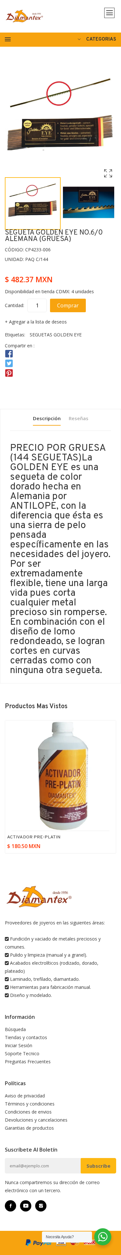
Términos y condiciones (30, 1104)
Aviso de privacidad (25, 1096)
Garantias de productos (29, 1128)
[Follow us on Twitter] (9, 363)
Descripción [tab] (47, 418)
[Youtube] (25, 1206)
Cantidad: (14, 305)
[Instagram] (40, 1206)
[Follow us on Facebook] (9, 354)
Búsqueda (15, 1029)
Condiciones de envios (28, 1112)
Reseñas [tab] (78, 418)
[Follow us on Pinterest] (9, 373)
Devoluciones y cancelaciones (36, 1120)
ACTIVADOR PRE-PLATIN (33, 837)
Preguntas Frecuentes (28, 1061)
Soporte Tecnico (22, 1053)
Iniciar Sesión (18, 1045)
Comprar (68, 305)
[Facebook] (10, 1206)
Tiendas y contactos (26, 1037)
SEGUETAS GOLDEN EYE (56, 335)
